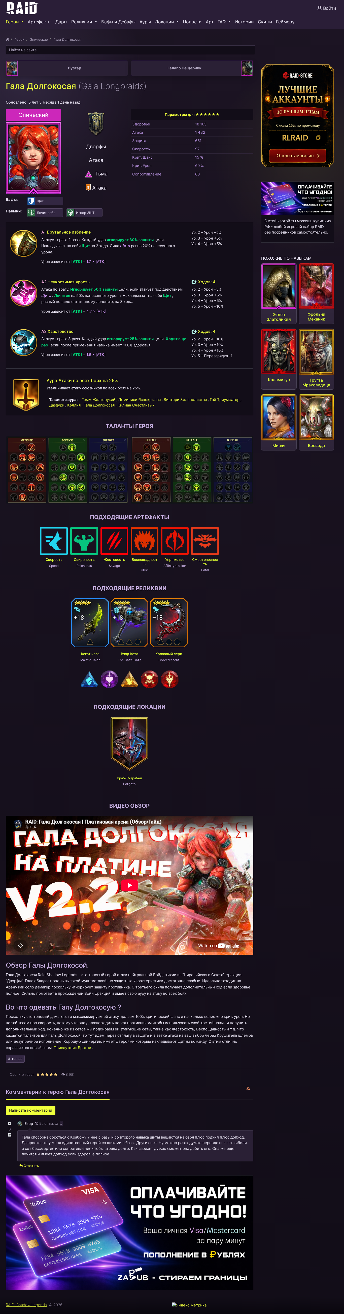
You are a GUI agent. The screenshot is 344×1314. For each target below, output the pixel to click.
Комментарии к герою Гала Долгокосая (58, 1092)
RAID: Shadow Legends (26, 1304)
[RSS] (248, 1088)
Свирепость (84, 559)
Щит (40, 201)
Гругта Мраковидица (316, 382)
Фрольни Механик (316, 317)
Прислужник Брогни (72, 1047)
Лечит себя (46, 213)
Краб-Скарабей (129, 778)
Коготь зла (90, 654)
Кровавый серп (168, 654)
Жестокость (114, 559)
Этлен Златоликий (279, 317)
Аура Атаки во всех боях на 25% (82, 380)
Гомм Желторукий (99, 399)
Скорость (54, 559)
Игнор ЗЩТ (85, 213)
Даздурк (57, 405)
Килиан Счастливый (136, 405)
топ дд (16, 1059)
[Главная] (7, 39)
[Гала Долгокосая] (33, 157)
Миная (278, 445)
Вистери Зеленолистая (186, 399)
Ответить (31, 1166)
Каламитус (279, 379)
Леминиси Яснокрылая (140, 399)
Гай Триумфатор (225, 399)
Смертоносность (205, 561)
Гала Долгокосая (100, 405)
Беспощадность (145, 561)
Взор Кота (129, 654)
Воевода (316, 445)
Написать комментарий (30, 1110)
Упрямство (174, 559)
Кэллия (74, 405)
